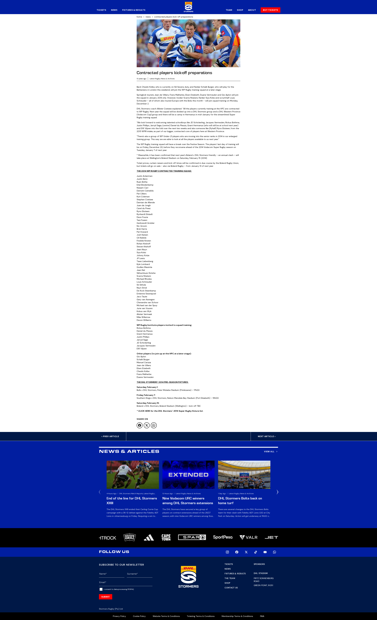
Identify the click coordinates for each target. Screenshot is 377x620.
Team (229, 10)
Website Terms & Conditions (166, 616)
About (252, 10)
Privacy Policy (119, 616)
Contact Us (231, 587)
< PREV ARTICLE (110, 436)
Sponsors (259, 564)
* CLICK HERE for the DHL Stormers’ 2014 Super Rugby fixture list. (170, 411)
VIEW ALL (269, 451)
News (114, 10)
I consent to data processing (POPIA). (119, 589)
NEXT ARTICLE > (267, 436)
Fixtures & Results (133, 10)
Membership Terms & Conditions (237, 616)
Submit (105, 597)
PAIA (262, 616)
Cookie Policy (139, 616)
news (148, 16)
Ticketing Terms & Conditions (201, 616)
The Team (230, 578)
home (139, 16)
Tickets (101, 10)
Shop (240, 10)
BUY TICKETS (270, 10)
